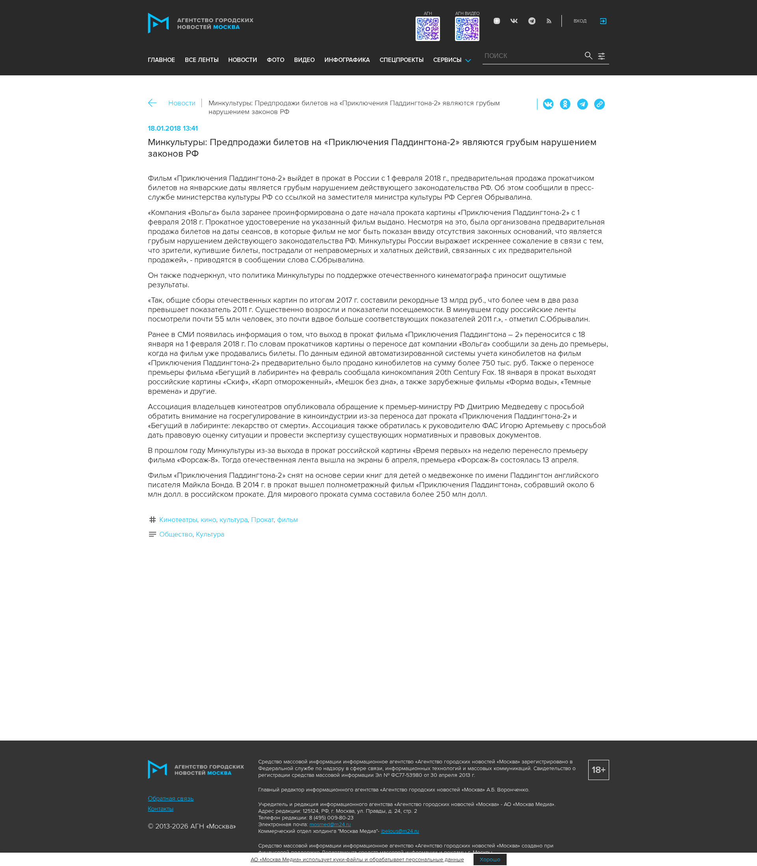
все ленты (201, 60)
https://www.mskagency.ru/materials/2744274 (599, 104)
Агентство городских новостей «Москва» (215, 23)
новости (242, 60)
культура (234, 519)
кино (208, 519)
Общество (175, 534)
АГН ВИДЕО (467, 13)
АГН (428, 13)
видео (304, 60)
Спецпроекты (401, 60)
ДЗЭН (497, 21)
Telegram (531, 21)
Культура (210, 534)
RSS (549, 21)
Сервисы (447, 60)
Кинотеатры (178, 519)
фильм (287, 519)
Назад (155, 103)
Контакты (160, 809)
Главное (161, 60)
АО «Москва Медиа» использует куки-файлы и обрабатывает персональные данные (357, 859)
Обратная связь (171, 798)
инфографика (347, 60)
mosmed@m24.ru (330, 824)
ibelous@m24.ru (400, 831)
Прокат (262, 519)
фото (275, 60)
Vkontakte (514, 21)
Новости (182, 103)
